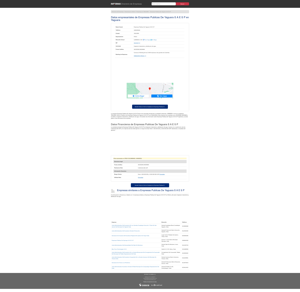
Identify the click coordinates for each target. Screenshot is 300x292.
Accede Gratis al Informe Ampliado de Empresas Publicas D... (150, 106)
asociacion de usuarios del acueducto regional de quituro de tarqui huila (130, 235)
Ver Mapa (154, 39)
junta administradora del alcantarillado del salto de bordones (127, 245)
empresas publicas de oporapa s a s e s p (123, 240)
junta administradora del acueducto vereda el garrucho (126, 231)
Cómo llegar (147, 39)
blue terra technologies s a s (119, 249)
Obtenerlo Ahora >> (140, 56)
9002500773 (137, 43)
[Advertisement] (150, 69)
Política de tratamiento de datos (150, 281)
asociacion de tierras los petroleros (121, 262)
